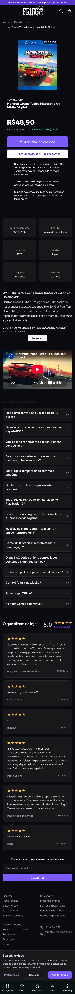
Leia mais (37, 338)
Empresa (8, 895)
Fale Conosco (10, 910)
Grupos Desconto (12, 924)
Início (6, 22)
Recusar (34, 975)
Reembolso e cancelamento (55, 910)
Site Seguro (46, 895)
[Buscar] (61, 11)
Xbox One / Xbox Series (15, 929)
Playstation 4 (21, 22)
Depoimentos (10, 905)
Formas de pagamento (52, 905)
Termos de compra (13, 915)
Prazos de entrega (50, 900)
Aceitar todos (60, 975)
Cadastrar (37, 877)
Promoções (9, 939)
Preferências (11, 975)
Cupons (7, 944)
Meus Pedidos (10, 900)
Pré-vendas (9, 934)
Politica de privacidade (52, 915)
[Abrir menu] (5, 11)
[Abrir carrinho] (69, 11)
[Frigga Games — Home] (33, 11)
